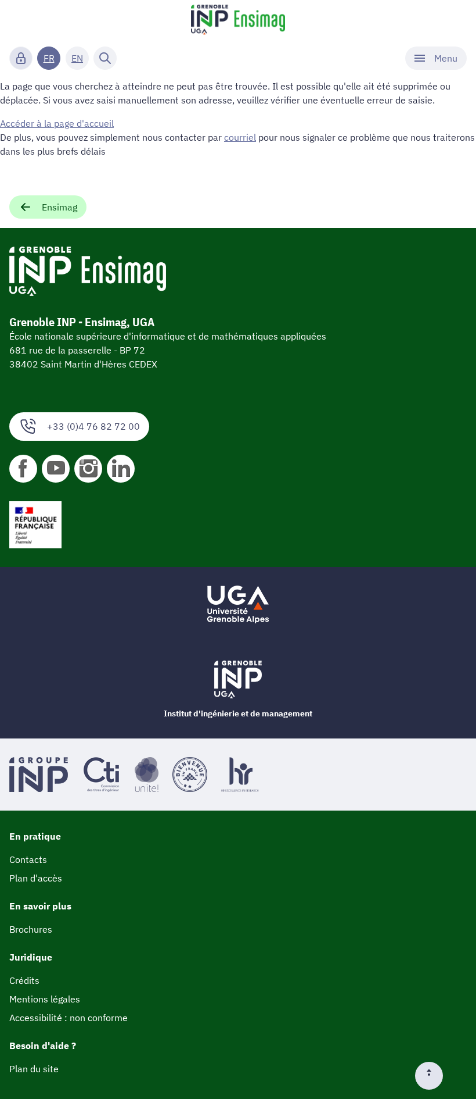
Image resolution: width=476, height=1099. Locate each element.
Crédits (24, 980)
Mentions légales (44, 999)
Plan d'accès (35, 878)
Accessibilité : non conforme (68, 1017)
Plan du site (34, 1069)
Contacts (28, 859)
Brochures (30, 929)
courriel (240, 137)
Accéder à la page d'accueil (57, 123)
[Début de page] (433, 1076)
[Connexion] (21, 58)
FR (49, 58)
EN (77, 58)
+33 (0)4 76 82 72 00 (93, 426)
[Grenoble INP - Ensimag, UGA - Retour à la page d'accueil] (238, 21)
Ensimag (59, 207)
